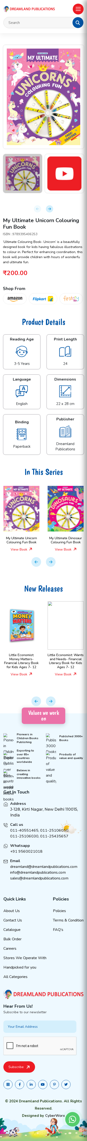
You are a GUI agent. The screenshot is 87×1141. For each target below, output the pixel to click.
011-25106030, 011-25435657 (39, 836)
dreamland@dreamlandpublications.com (43, 866)
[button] (78, 23)
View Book (24, 549)
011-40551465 (24, 830)
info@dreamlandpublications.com (38, 872)
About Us (11, 911)
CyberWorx (55, 1115)
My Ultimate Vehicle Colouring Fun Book (70, 540)
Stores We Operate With (24, 958)
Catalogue (12, 929)
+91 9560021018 (26, 851)
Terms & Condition (68, 920)
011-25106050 (54, 830)
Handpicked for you (19, 967)
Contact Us (12, 920)
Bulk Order (12, 939)
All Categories (15, 976)
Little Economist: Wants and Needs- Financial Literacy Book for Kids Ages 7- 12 (26, 661)
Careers (9, 948)
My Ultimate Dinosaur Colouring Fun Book (25, 540)
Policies (59, 911)
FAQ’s (58, 929)
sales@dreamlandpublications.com (39, 878)
